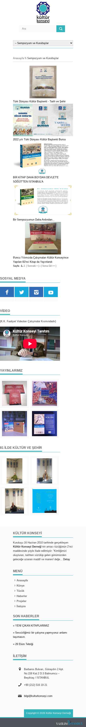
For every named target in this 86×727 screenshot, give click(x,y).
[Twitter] (22, 292)
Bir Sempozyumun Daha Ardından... (34, 219)
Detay (66, 559)
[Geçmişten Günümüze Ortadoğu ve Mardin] (44, 423)
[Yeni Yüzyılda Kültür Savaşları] (14, 501)
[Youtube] (51, 292)
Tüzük (20, 590)
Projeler (21, 601)
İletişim (21, 606)
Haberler (22, 596)
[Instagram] (36, 292)
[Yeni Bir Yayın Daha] (14, 393)
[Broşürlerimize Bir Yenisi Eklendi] (44, 501)
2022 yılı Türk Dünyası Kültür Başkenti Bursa (39, 139)
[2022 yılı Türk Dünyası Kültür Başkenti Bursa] (43, 135)
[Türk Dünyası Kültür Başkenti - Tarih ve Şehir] (43, 97)
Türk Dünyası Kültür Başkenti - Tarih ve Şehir (39, 101)
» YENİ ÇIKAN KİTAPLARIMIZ (31, 625)
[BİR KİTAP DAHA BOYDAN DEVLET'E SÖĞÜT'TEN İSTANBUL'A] (43, 173)
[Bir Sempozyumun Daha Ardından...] (43, 215)
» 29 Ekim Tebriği (23, 644)
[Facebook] (7, 292)
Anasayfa (18, 58)
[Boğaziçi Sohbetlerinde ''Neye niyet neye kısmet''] (14, 470)
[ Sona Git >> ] (48, 266)
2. (25, 266)
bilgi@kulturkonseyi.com (38, 695)
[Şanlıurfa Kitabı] (14, 423)
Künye (20, 585)
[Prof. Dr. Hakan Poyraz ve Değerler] (44, 470)
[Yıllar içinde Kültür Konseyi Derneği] (44, 393)
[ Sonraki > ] (32, 266)
